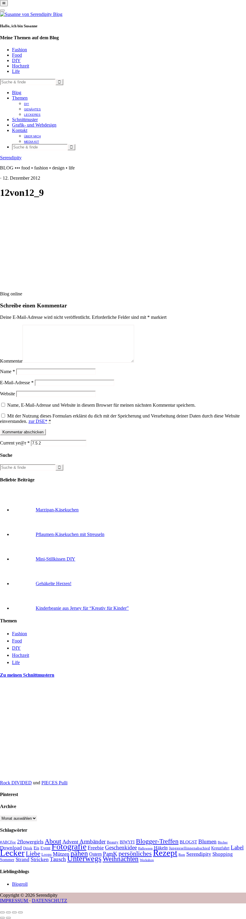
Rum (181, 854)
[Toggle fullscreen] (14, 912)
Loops (46, 854)
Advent (70, 842)
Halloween (145, 848)
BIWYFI (127, 842)
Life (16, 71)
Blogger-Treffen (157, 841)
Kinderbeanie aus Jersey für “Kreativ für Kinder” (82, 608)
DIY (16, 60)
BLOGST (188, 842)
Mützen (61, 854)
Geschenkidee (121, 847)
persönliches (135, 853)
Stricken (40, 859)
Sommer (7, 860)
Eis (36, 848)
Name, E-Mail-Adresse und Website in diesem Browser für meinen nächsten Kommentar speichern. (101, 405)
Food (17, 55)
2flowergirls (30, 842)
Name (7, 371)
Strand (22, 859)
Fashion (19, 49)
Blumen (207, 841)
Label (237, 847)
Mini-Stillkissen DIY (55, 558)
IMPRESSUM (14, 900)
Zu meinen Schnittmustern (27, 675)
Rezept (165, 853)
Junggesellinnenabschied (189, 848)
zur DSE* (37, 421)
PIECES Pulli (54, 782)
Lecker (12, 853)
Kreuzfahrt (220, 848)
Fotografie (69, 846)
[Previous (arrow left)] (2, 918)
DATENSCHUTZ (49, 900)
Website (7, 393)
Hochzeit (20, 65)
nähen (79, 853)
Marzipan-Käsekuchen (57, 509)
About (53, 841)
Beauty (112, 842)
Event (45, 848)
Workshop (147, 860)
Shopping (222, 854)
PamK (110, 854)
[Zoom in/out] (20, 912)
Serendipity (11, 157)
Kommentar (11, 361)
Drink (27, 848)
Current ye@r (15, 442)
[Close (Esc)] (2, 912)
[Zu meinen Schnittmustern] (45, 772)
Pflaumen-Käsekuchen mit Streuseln (70, 534)
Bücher (223, 842)
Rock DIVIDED (16, 782)
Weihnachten (121, 859)
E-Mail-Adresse (17, 382)
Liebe (33, 853)
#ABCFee (8, 842)
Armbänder (93, 841)
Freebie (96, 848)
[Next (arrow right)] (8, 918)
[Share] (8, 912)
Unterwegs (84, 858)
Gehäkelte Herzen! (53, 583)
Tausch (58, 859)
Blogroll (20, 884)
